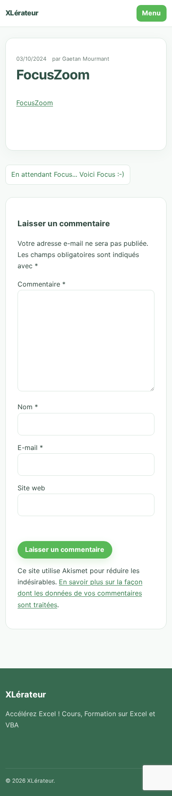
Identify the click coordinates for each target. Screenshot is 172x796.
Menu (151, 13)
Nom (28, 407)
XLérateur (21, 13)
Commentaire (42, 284)
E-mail (30, 447)
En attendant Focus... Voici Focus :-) (67, 174)
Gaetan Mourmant (85, 58)
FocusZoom (34, 103)
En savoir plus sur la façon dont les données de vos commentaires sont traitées (80, 593)
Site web (31, 488)
